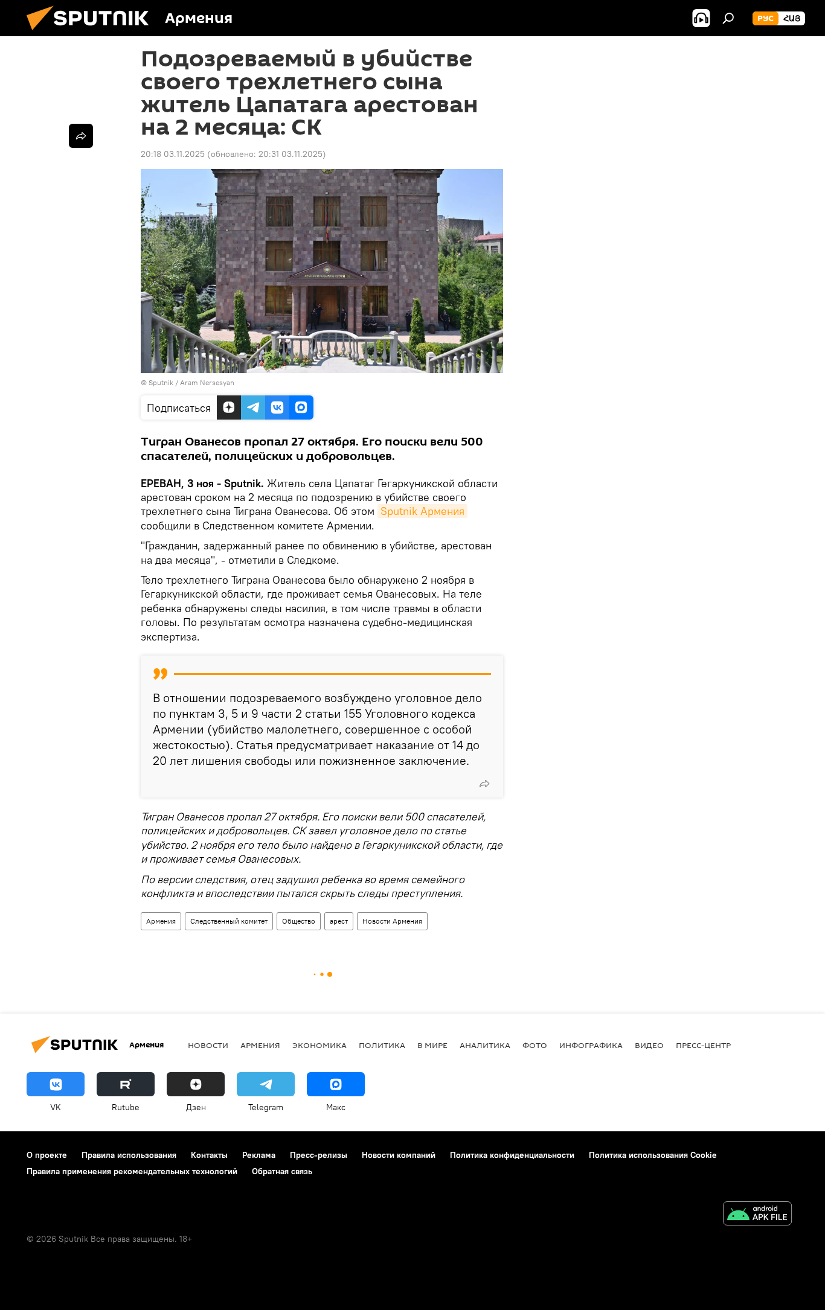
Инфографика (591, 1045)
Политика (382, 1045)
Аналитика (485, 1045)
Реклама (258, 1154)
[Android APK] (757, 1215)
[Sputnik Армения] (92, 33)
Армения (161, 920)
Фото (534, 1045)
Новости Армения (392, 920)
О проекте (47, 1154)
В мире (432, 1045)
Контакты (209, 1154)
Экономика (319, 1045)
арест (339, 920)
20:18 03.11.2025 (173, 154)
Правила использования (129, 1154)
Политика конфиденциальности (512, 1154)
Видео (649, 1045)
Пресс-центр (703, 1045)
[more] (484, 784)
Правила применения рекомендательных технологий (132, 1171)
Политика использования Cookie (653, 1154)
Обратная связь (282, 1171)
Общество (298, 920)
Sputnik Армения (422, 511)
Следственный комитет (229, 920)
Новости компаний (398, 1154)
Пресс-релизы (318, 1154)
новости (208, 1045)
